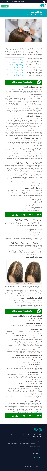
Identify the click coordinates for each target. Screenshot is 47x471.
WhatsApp (4, 6)
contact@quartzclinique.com (34, 452)
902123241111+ (6, 1)
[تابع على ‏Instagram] (44, 2)
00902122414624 (37, 412)
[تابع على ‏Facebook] (39, 457)
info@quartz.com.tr (18, 1)
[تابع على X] (37, 457)
